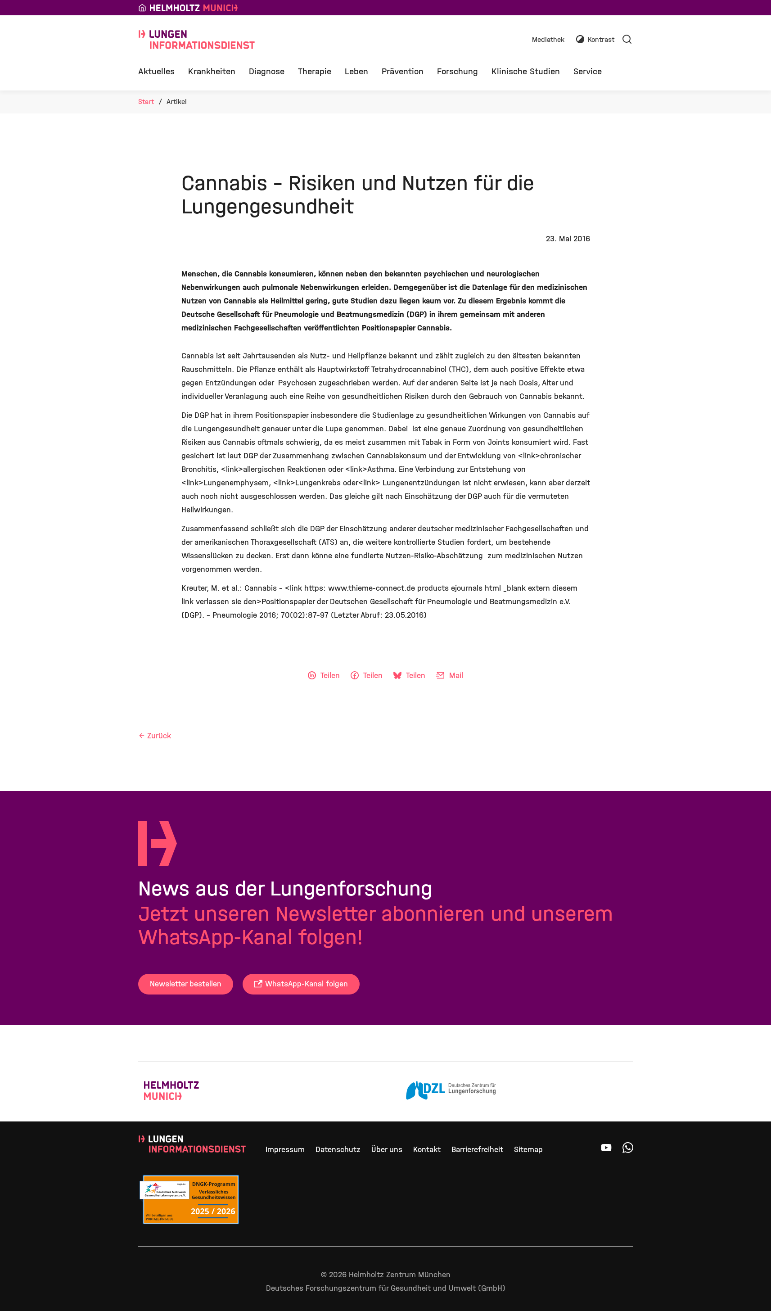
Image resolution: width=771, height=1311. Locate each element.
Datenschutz (338, 1149)
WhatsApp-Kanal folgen (306, 984)
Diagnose (266, 71)
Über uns (386, 1149)
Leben (356, 71)
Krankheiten (211, 71)
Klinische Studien (525, 71)
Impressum (285, 1149)
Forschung (457, 71)
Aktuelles (156, 71)
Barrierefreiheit (477, 1149)
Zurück (159, 736)
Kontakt (427, 1149)
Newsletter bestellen (185, 984)
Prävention (403, 71)
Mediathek (548, 39)
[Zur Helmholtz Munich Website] (189, 1091)
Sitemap (528, 1149)
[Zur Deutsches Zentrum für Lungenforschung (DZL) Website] (451, 1091)
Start (146, 101)
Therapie (314, 71)
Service (587, 71)
